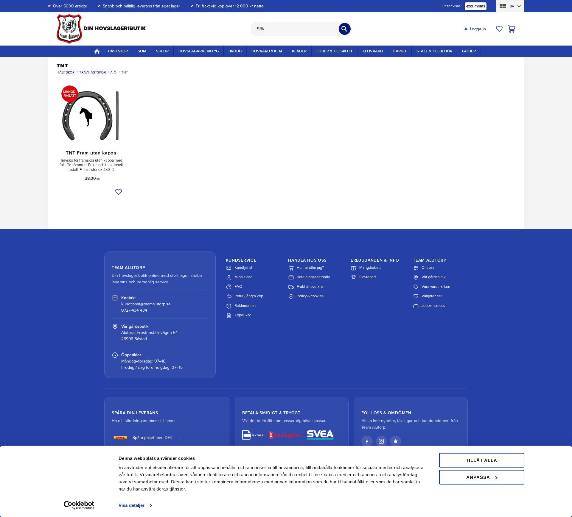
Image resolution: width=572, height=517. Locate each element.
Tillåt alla (481, 460)
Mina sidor (243, 277)
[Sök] (345, 29)
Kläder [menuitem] (299, 51)
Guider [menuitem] (469, 51)
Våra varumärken (436, 286)
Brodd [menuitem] (235, 51)
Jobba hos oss (433, 305)
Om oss (428, 267)
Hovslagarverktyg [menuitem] (198, 51)
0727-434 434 (134, 310)
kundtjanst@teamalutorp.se (146, 304)
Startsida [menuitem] (97, 51)
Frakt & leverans (310, 286)
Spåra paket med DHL (153, 437)
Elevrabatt (367, 277)
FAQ (238, 286)
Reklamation (245, 305)
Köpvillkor (242, 315)
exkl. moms (475, 6)
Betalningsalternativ (313, 277)
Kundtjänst (243, 267)
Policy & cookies (310, 296)
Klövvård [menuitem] (373, 51)
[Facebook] (367, 441)
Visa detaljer (131, 505)
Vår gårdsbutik (434, 277)
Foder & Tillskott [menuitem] (334, 51)
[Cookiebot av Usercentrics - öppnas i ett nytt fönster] (79, 505)
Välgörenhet (432, 296)
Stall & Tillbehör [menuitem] (434, 51)
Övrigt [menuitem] (400, 51)
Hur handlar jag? (310, 267)
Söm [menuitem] (142, 51)
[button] (499, 29)
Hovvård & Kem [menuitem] (266, 51)
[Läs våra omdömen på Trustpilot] (395, 441)
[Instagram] (381, 441)
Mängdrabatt (370, 267)
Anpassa (478, 476)
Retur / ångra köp (248, 296)
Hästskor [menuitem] (118, 51)
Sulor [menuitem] (162, 51)
